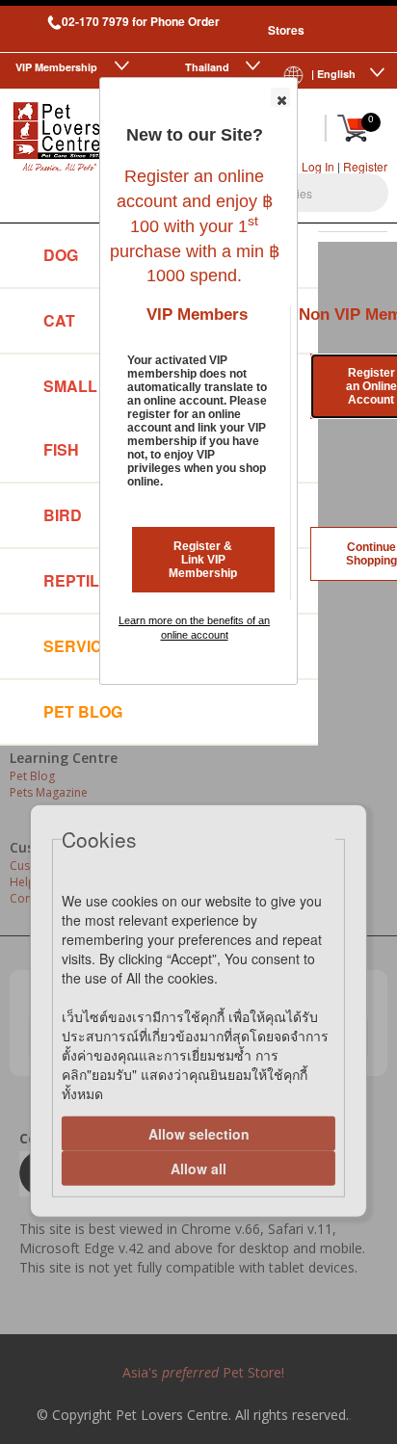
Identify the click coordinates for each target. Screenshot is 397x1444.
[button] (280, 97)
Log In (318, 166)
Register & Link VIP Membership (203, 559)
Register (365, 166)
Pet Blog (82, 711)
